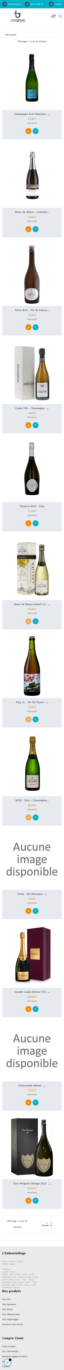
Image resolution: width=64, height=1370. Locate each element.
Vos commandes (10, 1351)
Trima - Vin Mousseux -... (32, 894)
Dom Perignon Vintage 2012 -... (32, 1183)
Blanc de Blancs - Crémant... (32, 212)
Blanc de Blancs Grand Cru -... (32, 604)
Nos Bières (7, 1309)
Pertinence (10, 34)
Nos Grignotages (10, 1319)
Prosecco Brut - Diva (32, 506)
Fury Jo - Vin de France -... (32, 702)
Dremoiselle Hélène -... (32, 1085)
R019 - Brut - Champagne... (32, 800)
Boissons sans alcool (12, 1324)
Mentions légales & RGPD (14, 1356)
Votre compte (8, 1346)
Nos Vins (6, 1299)
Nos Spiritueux (9, 1304)
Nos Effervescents (11, 1314)
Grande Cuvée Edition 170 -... (32, 992)
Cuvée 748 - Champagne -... (32, 408)
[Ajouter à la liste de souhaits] (36, 131)
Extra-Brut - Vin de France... (32, 310)
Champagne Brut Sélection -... (32, 114)
